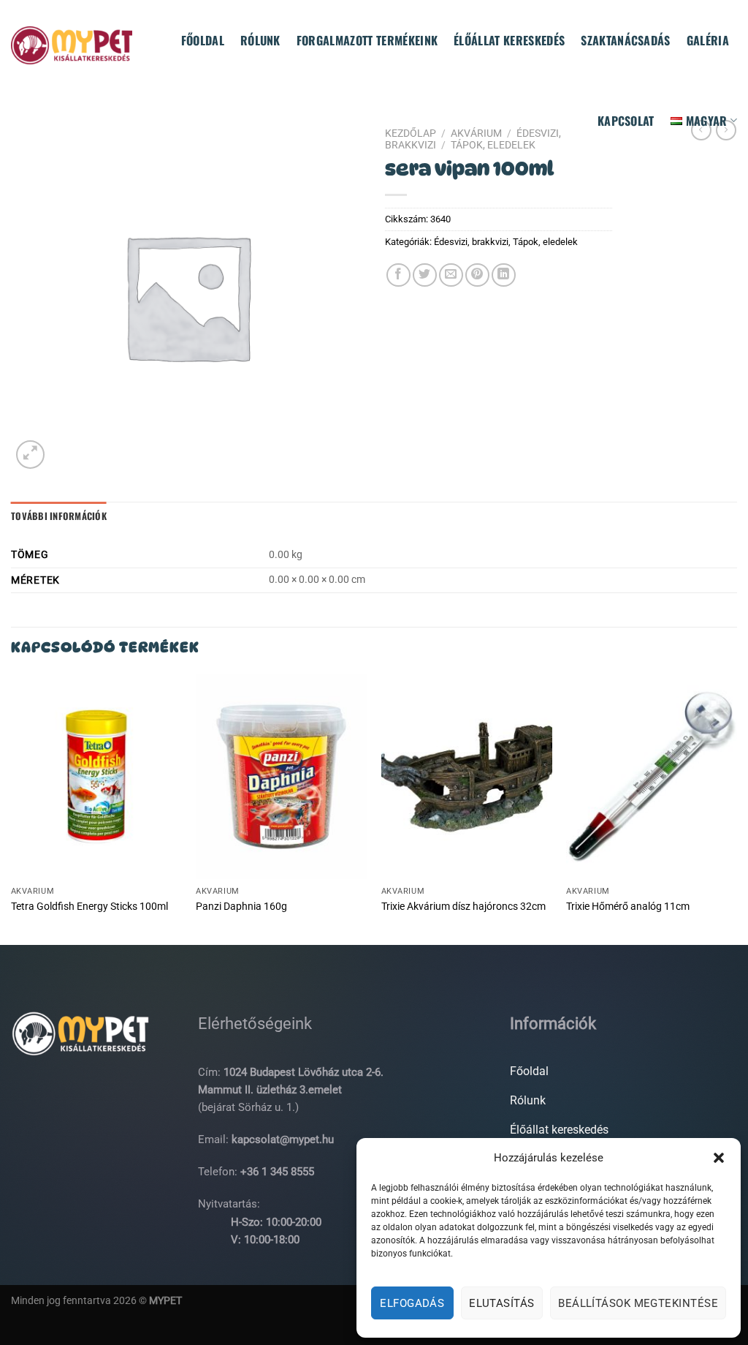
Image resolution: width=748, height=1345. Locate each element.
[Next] (736, 808)
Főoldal (202, 40)
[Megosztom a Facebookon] (398, 275)
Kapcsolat (626, 120)
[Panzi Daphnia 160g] (281, 776)
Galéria (708, 40)
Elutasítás (502, 1303)
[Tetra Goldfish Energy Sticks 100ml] (96, 776)
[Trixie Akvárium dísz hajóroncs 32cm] (466, 776)
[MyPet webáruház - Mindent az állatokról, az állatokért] (71, 45)
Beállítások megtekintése (638, 1303)
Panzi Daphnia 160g (241, 906)
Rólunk (260, 40)
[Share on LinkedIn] (504, 275)
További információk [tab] (59, 516)
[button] (718, 1157)
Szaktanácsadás (625, 40)
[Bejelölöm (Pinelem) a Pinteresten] (477, 275)
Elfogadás (412, 1303)
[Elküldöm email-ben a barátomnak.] (451, 275)
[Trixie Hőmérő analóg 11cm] (651, 776)
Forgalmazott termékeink (367, 40)
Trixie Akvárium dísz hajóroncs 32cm (463, 906)
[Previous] (12, 808)
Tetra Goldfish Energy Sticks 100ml (89, 906)
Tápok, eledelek (545, 241)
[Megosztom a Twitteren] (425, 275)
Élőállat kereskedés (509, 40)
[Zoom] (30, 454)
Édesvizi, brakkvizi (471, 241)
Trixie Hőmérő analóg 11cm (628, 906)
